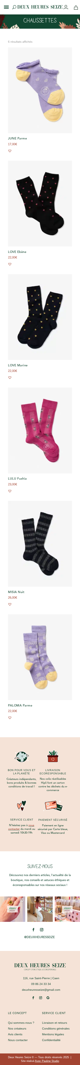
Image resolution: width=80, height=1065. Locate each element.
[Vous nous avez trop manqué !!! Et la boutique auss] (40, 909)
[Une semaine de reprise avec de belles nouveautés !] (12, 909)
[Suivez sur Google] (48, 998)
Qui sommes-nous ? (21, 1022)
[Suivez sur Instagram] (41, 929)
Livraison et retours (54, 1022)
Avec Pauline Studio (47, 1061)
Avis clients (15, 1034)
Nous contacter (18, 1040)
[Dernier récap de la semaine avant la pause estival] (67, 909)
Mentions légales (53, 1034)
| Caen (41, 978)
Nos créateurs (17, 1028)
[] (67, 7)
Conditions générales (56, 1028)
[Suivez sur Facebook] (33, 929)
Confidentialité (51, 1040)
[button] (4, 4)
